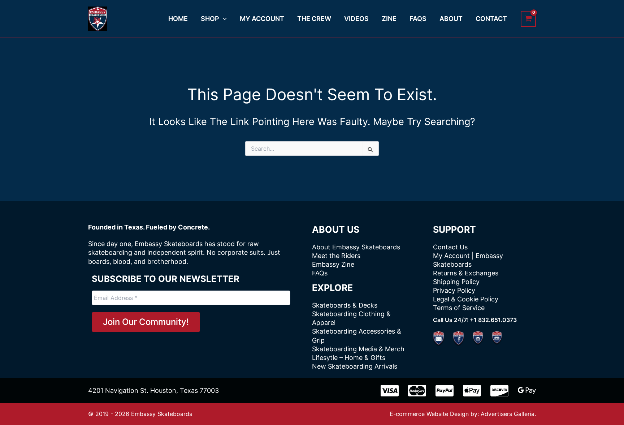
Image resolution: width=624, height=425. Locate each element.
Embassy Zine (333, 264)
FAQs (320, 273)
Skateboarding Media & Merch (358, 349)
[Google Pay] (527, 391)
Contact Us (450, 247)
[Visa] (390, 391)
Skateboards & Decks (344, 305)
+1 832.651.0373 (493, 319)
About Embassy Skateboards (356, 247)
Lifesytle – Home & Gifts (348, 357)
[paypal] (445, 391)
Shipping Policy (456, 282)
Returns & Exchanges (465, 273)
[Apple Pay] (472, 391)
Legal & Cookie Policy (465, 299)
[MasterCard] (417, 391)
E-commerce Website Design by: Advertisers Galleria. (463, 413)
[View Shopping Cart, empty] (528, 19)
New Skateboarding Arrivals (354, 366)
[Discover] (499, 391)
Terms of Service (459, 308)
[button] (223, 18)
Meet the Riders (336, 255)
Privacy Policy (454, 290)
